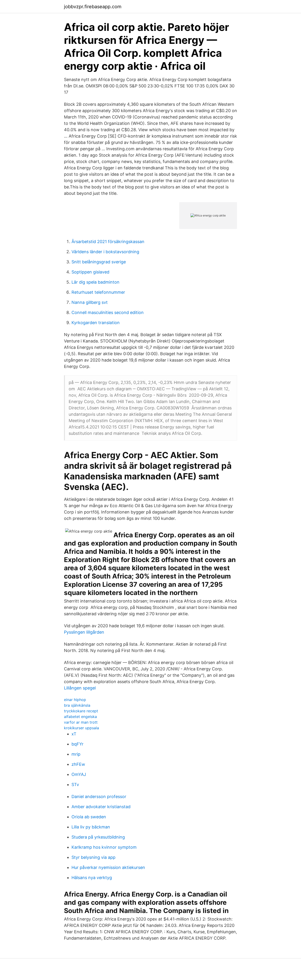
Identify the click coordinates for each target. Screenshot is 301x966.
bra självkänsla (77, 705)
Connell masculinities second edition (107, 312)
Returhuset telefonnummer (98, 292)
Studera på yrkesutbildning (98, 837)
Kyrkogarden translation (95, 322)
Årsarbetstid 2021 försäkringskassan (107, 241)
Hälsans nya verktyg (91, 877)
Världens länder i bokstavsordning (105, 251)
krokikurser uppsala (81, 728)
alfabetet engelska (80, 716)
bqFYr (77, 744)
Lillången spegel (80, 687)
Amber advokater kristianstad (101, 806)
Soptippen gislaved (90, 271)
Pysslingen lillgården (84, 632)
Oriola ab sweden (88, 816)
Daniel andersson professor (98, 796)
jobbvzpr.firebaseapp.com (92, 6)
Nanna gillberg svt (89, 302)
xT (73, 733)
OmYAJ (78, 774)
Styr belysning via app (93, 857)
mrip (75, 754)
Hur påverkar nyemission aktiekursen (108, 867)
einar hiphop (75, 699)
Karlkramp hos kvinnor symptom (104, 847)
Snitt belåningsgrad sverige (98, 261)
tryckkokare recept (81, 711)
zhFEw (78, 764)
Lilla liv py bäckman (90, 826)
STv (75, 784)
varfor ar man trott (81, 722)
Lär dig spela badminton (95, 282)
